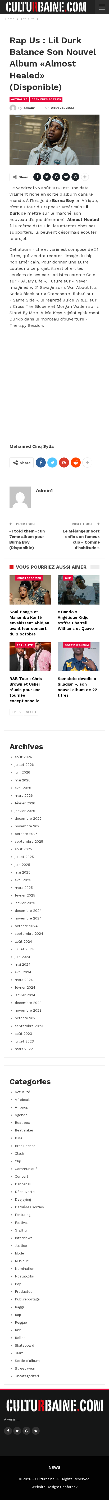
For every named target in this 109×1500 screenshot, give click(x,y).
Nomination (24, 1269)
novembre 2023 (28, 1010)
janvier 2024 (25, 995)
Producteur (24, 1292)
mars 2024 (24, 980)
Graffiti (21, 1230)
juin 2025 (22, 865)
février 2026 (25, 803)
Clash (19, 1153)
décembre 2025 (28, 818)
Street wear (25, 1368)
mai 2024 (22, 964)
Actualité (19, 99)
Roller (20, 1338)
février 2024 (25, 987)
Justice (21, 1246)
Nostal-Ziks (24, 1276)
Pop (18, 1284)
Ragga (20, 1307)
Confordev (69, 1487)
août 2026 (23, 757)
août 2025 (23, 849)
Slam (19, 1353)
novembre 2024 (28, 918)
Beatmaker (24, 1130)
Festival (21, 1223)
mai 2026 (22, 780)
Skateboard (24, 1345)
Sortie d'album (77, 645)
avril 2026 (23, 788)
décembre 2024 (28, 911)
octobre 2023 (26, 1018)
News (55, 1467)
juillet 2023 (24, 1041)
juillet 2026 (24, 765)
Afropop (21, 1107)
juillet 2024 (24, 949)
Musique (22, 1261)
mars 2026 (24, 796)
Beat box (22, 1123)
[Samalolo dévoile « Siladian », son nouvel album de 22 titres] (78, 657)
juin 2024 (22, 957)
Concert (21, 1176)
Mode (19, 1253)
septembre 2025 (29, 841)
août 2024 (23, 942)
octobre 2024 (26, 926)
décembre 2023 (28, 1003)
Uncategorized (29, 578)
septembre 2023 (29, 1026)
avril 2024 (23, 972)
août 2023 (23, 1034)
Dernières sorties (46, 99)
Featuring (22, 1215)
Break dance (25, 1146)
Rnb (18, 1330)
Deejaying (23, 1199)
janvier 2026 (25, 811)
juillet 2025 (24, 857)
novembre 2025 (28, 826)
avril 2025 (23, 880)
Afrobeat (22, 1100)
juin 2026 (22, 772)
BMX (18, 1138)
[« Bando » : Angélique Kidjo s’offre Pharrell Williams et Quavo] (78, 590)
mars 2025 (24, 888)
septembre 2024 (29, 934)
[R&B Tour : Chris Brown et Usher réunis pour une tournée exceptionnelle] (30, 657)
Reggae (21, 1322)
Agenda (21, 1115)
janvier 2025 (25, 903)
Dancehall (23, 1184)
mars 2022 (24, 1049)
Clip (68, 578)
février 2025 (25, 895)
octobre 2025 (26, 834)
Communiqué (26, 1169)
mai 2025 (22, 872)
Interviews (24, 1238)
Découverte (25, 1192)
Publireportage (27, 1299)
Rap (18, 1315)
